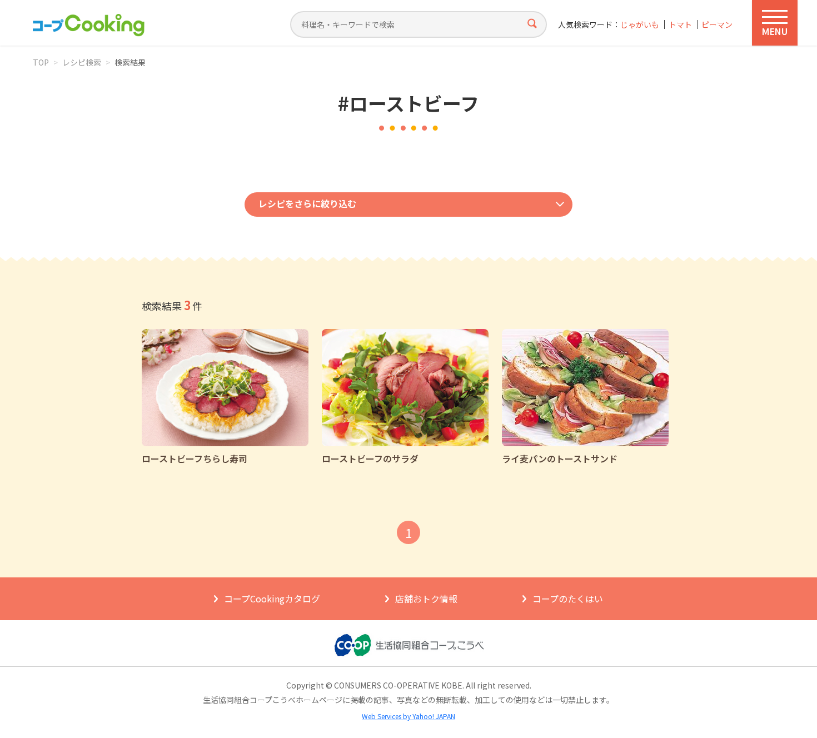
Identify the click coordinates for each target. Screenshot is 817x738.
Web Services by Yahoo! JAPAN (408, 716)
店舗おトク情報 (426, 598)
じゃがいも (639, 24)
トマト (680, 24)
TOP (41, 62)
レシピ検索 (81, 62)
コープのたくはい (567, 598)
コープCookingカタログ (272, 598)
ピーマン (717, 24)
